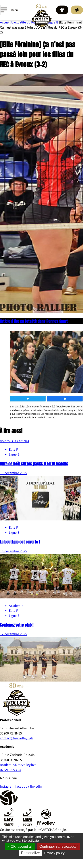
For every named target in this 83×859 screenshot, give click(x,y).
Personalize (30, 853)
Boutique (62, 10)
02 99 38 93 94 (10, 770)
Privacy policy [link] (54, 853)
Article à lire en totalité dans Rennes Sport (34, 321)
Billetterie (77, 10)
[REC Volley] (41, 16)
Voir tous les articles (14, 441)
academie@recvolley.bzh (18, 765)
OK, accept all (21, 846)
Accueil (5, 22)
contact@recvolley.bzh (16, 738)
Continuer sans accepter (58, 846)
